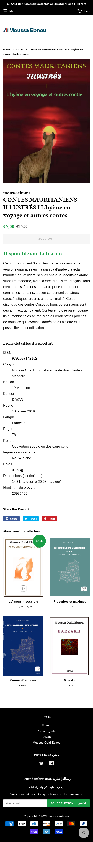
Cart (86, 11)
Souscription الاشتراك (68, 803)
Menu (13, 11)
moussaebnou (59, 816)
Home (6, 49)
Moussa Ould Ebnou (47, 742)
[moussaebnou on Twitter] (41, 764)
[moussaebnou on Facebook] (51, 764)
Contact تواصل (46, 731)
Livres (19, 49)
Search (46, 725)
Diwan (46, 736)
